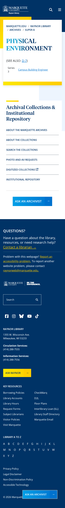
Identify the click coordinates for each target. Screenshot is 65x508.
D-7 (24, 61)
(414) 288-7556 (11, 359)
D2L (36, 398)
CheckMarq (40, 392)
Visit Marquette (12, 425)
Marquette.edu (16, 26)
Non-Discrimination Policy (18, 479)
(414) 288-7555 (11, 349)
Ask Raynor (13, 373)
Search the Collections (22, 150)
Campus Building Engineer (33, 69)
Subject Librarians (13, 414)
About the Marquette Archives (26, 130)
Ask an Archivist (28, 201)
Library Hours (11, 403)
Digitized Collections (20, 169)
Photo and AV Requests (21, 159)
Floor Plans (40, 403)
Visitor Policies (11, 419)
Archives (15, 30)
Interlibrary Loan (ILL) (46, 409)
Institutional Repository (23, 179)
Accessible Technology (16, 485)
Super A (30, 30)
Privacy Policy (11, 468)
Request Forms (11, 409)
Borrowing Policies (13, 392)
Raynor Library (40, 26)
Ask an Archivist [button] (36, 494)
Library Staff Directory (47, 414)
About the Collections (21, 140)
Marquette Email (43, 419)
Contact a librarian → (19, 247)
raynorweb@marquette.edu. (21, 270)
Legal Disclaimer (12, 474)
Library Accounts (12, 398)
